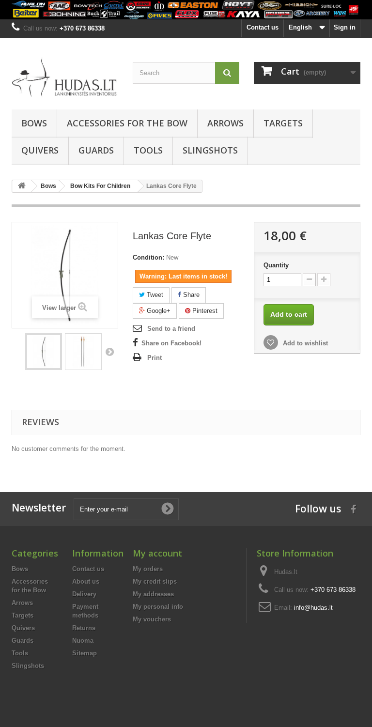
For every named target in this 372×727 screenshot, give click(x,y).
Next (109, 351)
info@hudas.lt (313, 607)
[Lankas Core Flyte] (44, 352)
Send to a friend (171, 328)
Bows (34, 123)
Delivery (84, 594)
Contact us (263, 27)
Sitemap (84, 653)
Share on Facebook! (171, 343)
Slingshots (210, 150)
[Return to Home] (22, 186)
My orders (148, 568)
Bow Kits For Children (100, 186)
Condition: (148, 257)
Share (190, 294)
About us (85, 581)
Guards (96, 150)
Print (154, 357)
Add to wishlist (304, 343)
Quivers (40, 150)
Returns (83, 628)
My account (157, 553)
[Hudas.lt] (65, 77)
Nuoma (82, 640)
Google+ (157, 310)
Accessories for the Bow (127, 123)
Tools (148, 150)
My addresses (153, 594)
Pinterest (203, 310)
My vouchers (152, 619)
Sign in (345, 27)
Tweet (154, 294)
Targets (283, 123)
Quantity (276, 265)
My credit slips (155, 581)
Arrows (225, 123)
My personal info (158, 606)
